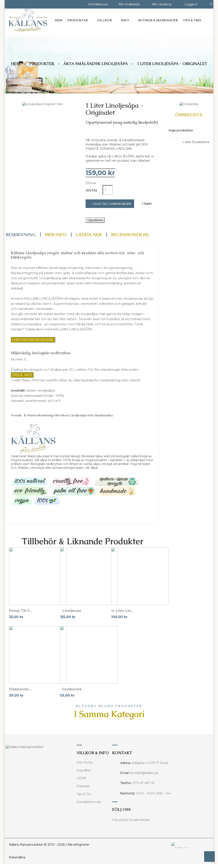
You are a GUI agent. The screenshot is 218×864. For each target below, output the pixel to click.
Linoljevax (72, 611)
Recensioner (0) (129, 234)
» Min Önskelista (195, 142)
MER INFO (55, 234)
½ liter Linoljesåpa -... (123, 611)
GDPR (81, 778)
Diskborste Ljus (20, 689)
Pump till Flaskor (20, 611)
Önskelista (189, 115)
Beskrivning (21, 234)
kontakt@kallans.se (144, 773)
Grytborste (72, 689)
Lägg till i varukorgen (111, 204)
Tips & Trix (84, 794)
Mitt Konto (85, 762)
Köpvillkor (84, 770)
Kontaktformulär (89, 801)
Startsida (83, 786)
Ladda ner (89, 234)
